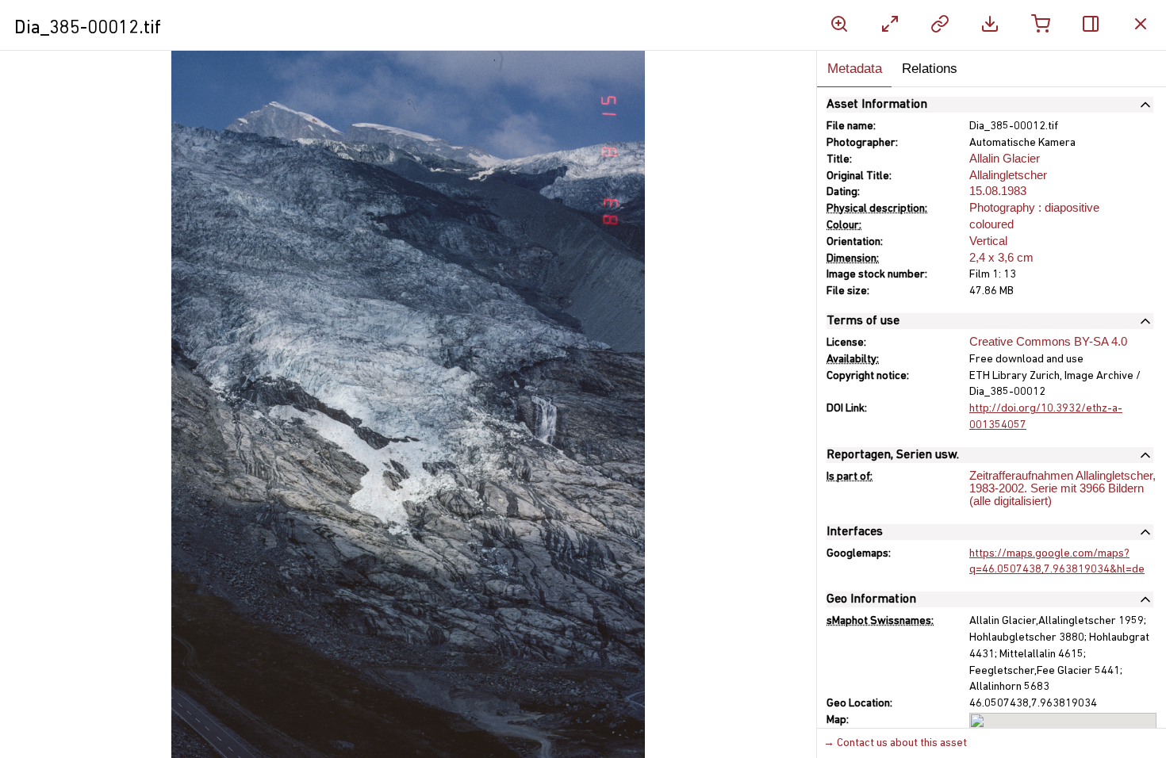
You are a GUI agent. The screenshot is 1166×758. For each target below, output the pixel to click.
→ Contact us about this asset (895, 743)
